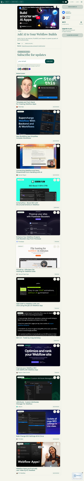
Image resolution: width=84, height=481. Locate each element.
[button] (81, 1)
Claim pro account (72, 35)
